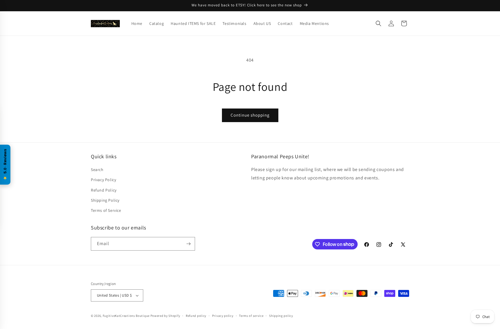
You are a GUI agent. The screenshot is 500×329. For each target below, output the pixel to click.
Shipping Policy (105, 200)
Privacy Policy (103, 179)
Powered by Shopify (165, 316)
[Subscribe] (188, 244)
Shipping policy (281, 316)
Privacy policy (223, 316)
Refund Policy (104, 190)
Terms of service (251, 316)
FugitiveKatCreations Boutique (126, 316)
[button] (378, 23)
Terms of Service (106, 210)
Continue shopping (250, 115)
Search (97, 169)
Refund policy (196, 316)
